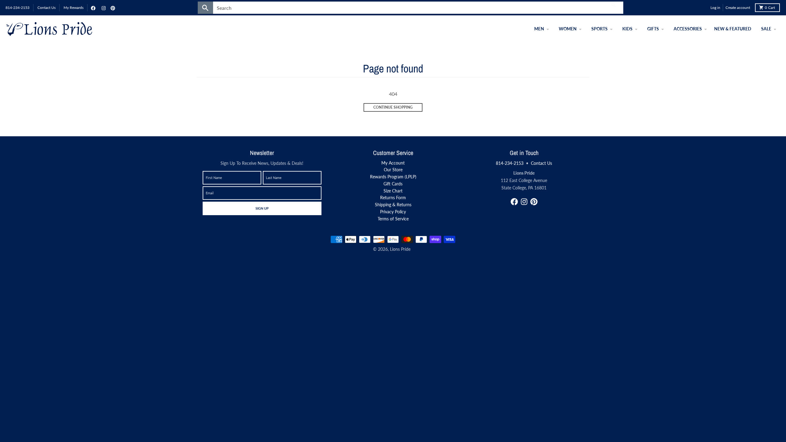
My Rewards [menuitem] (74, 7)
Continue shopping (393, 107)
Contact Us (541, 163)
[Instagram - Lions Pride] (103, 7)
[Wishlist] (704, 7)
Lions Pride (400, 249)
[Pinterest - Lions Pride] (112, 7)
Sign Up (262, 208)
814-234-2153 (509, 163)
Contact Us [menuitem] (46, 7)
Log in (715, 7)
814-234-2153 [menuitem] (17, 7)
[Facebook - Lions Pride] (92, 7)
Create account (738, 7)
